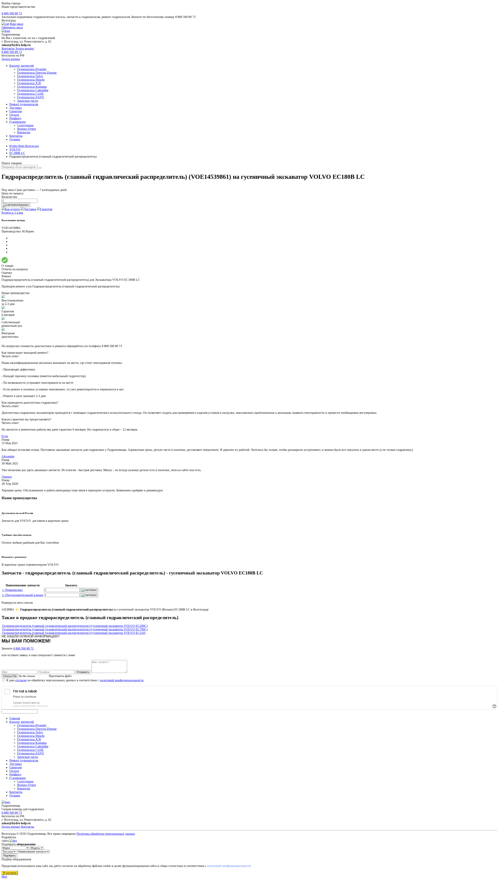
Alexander (8, 456)
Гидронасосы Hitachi (30, 79)
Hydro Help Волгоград (24, 146)
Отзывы (14, 139)
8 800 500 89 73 (12, 13)
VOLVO (14, 149)
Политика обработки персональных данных (105, 833)
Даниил (7, 476)
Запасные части (27, 100)
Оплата (14, 114)
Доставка (15, 107)
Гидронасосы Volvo (30, 76)
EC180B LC (17, 153)
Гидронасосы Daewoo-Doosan (37, 72)
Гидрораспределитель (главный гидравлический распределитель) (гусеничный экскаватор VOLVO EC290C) (75, 625)
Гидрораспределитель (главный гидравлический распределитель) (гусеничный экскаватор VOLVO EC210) (73, 633)
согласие (21, 680)
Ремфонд (15, 118)
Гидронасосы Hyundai (31, 69)
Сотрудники (25, 125)
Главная (14, 718)
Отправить (83, 672)
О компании (17, 121)
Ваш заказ (16, 24)
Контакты (8, 48)
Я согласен (9, 872)
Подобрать (9, 855)
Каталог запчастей (21, 65)
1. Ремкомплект (12, 590)
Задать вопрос (24, 48)
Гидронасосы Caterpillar (32, 90)
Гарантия (15, 111)
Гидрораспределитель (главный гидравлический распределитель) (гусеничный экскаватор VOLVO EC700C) (75, 629)
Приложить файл (60, 676)
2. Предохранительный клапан (22, 595)
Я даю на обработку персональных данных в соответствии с (75, 680)
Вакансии (23, 132)
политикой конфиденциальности (122, 680)
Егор (5, 436)
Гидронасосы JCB (29, 83)
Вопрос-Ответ (26, 128)
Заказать (23, 204)
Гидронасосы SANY (30, 97)
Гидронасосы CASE (30, 93)
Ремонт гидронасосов (23, 104)
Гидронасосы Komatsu (32, 86)
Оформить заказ (12, 27)
